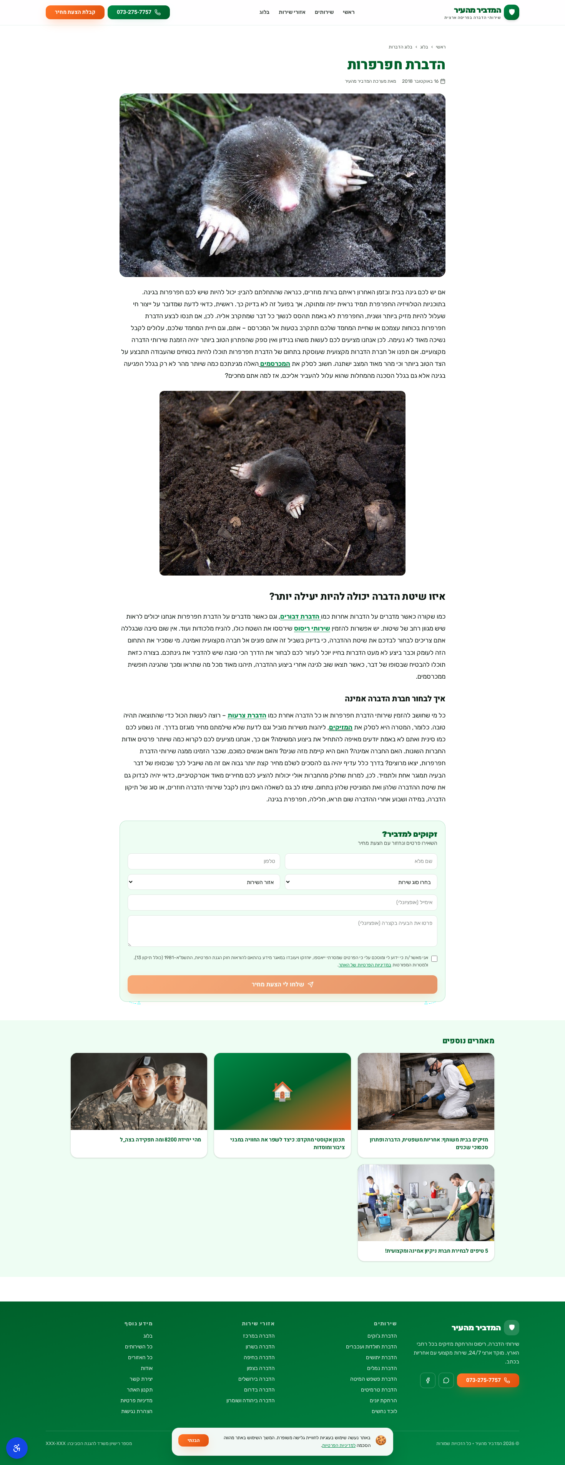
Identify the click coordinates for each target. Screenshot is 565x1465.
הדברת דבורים (300, 616)
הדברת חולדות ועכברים (371, 1346)
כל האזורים (140, 1357)
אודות (147, 1368)
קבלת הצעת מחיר (75, 12)
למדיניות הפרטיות (339, 1445)
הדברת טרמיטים (379, 1390)
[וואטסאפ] (446, 1380)
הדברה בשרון (260, 1346)
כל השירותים (139, 1346)
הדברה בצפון (261, 1368)
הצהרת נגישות (137, 1411)
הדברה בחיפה (259, 1357)
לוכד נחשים (384, 1411)
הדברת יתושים (381, 1357)
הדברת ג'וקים (382, 1336)
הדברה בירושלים (256, 1379)
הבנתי (193, 1440)
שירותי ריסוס (312, 628)
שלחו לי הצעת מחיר (278, 984)
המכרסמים (275, 363)
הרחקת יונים (383, 1400)
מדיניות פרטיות (136, 1400)
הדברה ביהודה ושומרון (250, 1400)
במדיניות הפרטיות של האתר (365, 965)
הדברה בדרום (259, 1390)
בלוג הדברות (400, 47)
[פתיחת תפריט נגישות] (17, 1448)
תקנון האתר (140, 1390)
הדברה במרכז (259, 1336)
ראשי (349, 12)
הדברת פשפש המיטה (373, 1379)
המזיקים (340, 727)
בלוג (264, 12)
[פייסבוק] (427, 1380)
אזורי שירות (292, 12)
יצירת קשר (141, 1379)
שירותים (324, 12)
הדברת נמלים (382, 1368)
